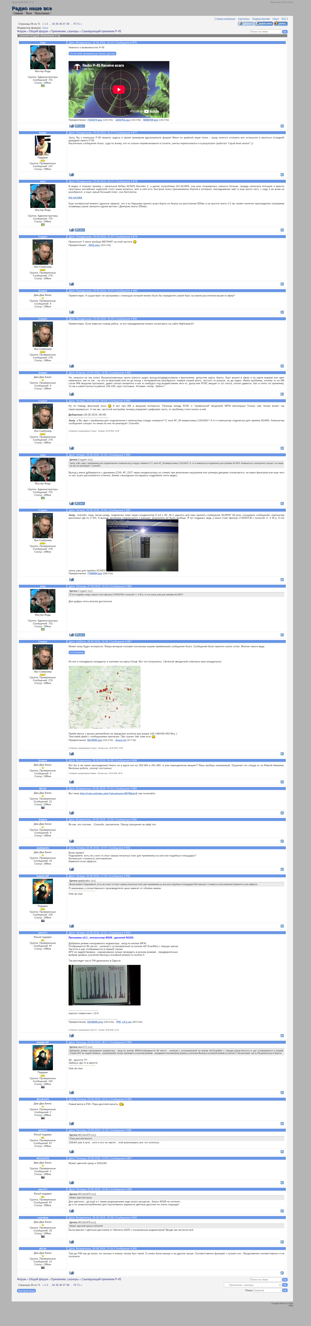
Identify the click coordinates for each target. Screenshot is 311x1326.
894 (129, 1042)
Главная (18, 13)
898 (129, 1189)
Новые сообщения (225, 18)
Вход (29, 13)
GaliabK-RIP (43, 876)
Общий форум (38, 31)
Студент (42, 237)
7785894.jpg (94, 573)
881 (135, 318)
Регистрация (42, 13)
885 (128, 510)
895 (129, 1099)
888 (134, 760)
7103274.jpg (94, 119)
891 (128, 847)
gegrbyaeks (43, 848)
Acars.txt (120, 740)
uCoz (291, 1305)
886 (129, 586)
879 (135, 236)
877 (135, 132)
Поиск (275, 18)
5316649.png (95, 1021)
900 (134, 1248)
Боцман (43, 291)
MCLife (42, 788)
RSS (283, 18)
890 (134, 819)
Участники (243, 18)
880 (135, 290)
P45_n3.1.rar (123, 1021)
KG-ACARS (75, 197)
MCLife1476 (43, 1099)
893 (128, 932)
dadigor (43, 133)
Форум (21, 31)
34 (53, 23)
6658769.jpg (150, 119)
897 (129, 1158)
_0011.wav (93, 245)
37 (64, 23)
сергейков (42, 1217)
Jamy (45, 27)
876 (134, 42)
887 (129, 641)
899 (134, 1217)
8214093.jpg (94, 740)
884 (128, 454)
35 (57, 23)
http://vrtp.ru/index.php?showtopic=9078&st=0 (108, 793)
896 (129, 1130)
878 (135, 181)
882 (129, 372)
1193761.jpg (122, 119)
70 (74, 23)
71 (78, 23)
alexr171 (42, 933)
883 (128, 400)
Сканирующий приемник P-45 (101, 31)
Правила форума (261, 18)
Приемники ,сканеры (65, 31)
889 (134, 788)
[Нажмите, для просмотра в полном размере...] (142, 570)
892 (128, 875)
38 (67, 23)
